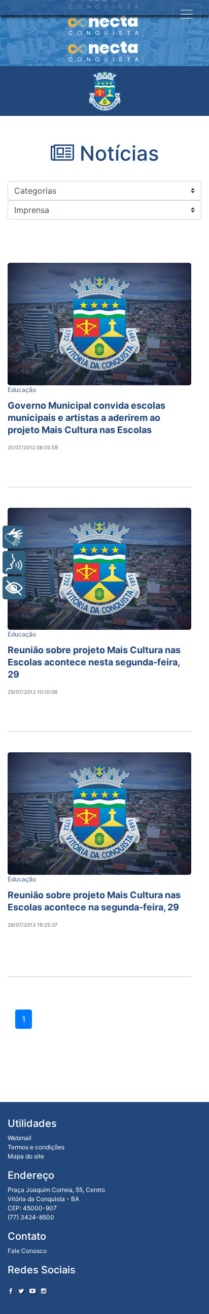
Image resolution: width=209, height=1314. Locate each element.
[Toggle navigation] (186, 14)
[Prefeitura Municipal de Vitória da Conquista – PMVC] (104, 91)
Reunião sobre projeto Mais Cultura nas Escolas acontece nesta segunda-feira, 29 (94, 662)
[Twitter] (21, 1291)
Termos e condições (36, 1147)
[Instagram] (43, 1291)
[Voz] (14, 562)
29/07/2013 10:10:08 (32, 692)
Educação (22, 389)
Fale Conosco (27, 1251)
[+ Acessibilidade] (14, 587)
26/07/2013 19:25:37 (33, 925)
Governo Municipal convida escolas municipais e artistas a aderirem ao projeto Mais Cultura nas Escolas (86, 417)
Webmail (19, 1138)
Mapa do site (26, 1156)
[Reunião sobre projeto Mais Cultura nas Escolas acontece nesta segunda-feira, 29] (99, 569)
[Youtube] (32, 1291)
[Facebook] (11, 1291)
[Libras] (14, 537)
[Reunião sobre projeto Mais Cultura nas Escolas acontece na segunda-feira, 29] (99, 813)
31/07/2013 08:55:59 (33, 447)
